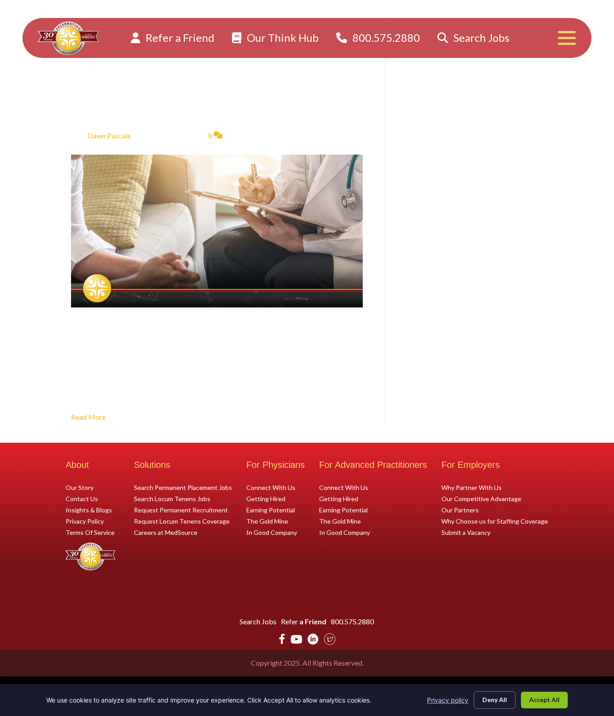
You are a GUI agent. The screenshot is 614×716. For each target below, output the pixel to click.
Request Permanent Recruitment (181, 509)
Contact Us (82, 498)
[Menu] (566, 38)
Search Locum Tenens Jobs (172, 498)
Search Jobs (480, 37)
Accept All (544, 699)
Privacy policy (447, 700)
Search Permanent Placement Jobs (183, 487)
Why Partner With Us (471, 487)
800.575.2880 (385, 37)
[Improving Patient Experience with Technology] (217, 230)
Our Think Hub (282, 37)
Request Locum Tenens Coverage (182, 521)
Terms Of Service (90, 532)
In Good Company (271, 532)
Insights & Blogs (89, 509)
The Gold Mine (267, 521)
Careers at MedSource (165, 532)
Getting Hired (265, 498)
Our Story (79, 487)
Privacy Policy (85, 521)
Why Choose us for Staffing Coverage (494, 521)
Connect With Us (270, 487)
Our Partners (460, 509)
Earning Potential (270, 509)
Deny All (494, 699)
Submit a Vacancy (465, 532)
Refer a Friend (178, 37)
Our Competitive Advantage (481, 498)
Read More (88, 417)
